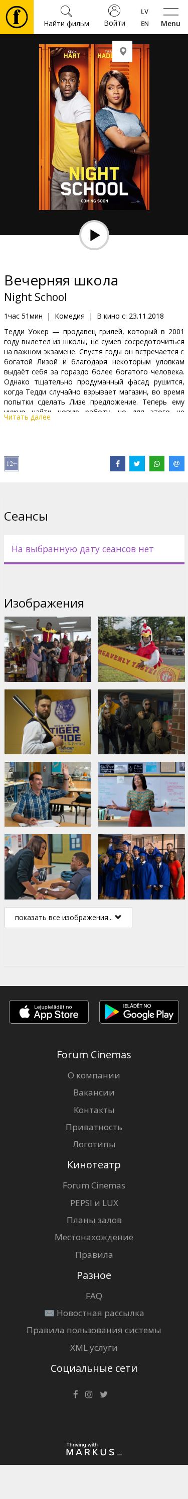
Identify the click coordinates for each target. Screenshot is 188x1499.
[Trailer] (94, 235)
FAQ (94, 1296)
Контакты (94, 1110)
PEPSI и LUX (94, 1203)
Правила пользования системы (94, 1330)
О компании (94, 1075)
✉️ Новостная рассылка (94, 1313)
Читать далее (27, 417)
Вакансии (94, 1092)
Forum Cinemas (94, 1185)
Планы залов (94, 1220)
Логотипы (94, 1144)
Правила (94, 1254)
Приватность (94, 1127)
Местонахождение (94, 1237)
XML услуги (94, 1347)
